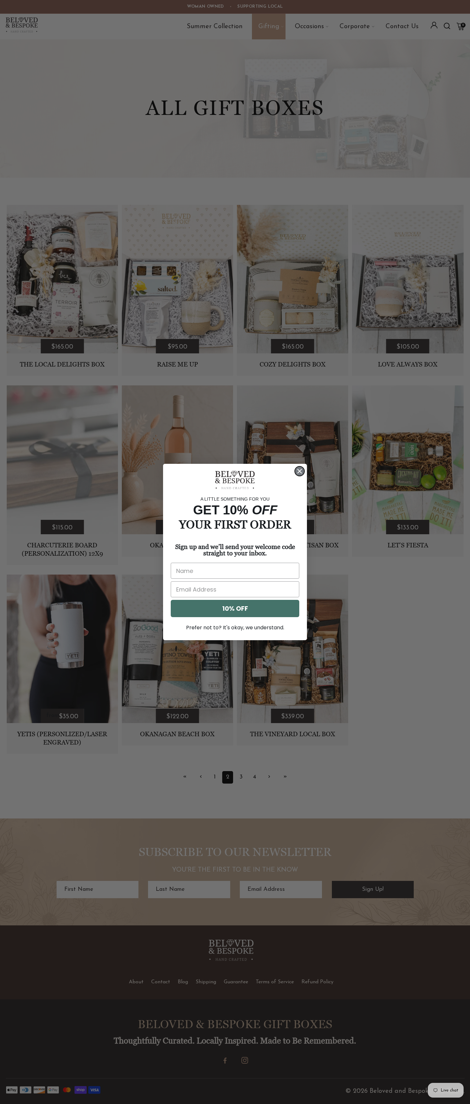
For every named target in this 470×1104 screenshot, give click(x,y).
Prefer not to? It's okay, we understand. (235, 627)
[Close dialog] (299, 471)
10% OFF (235, 608)
